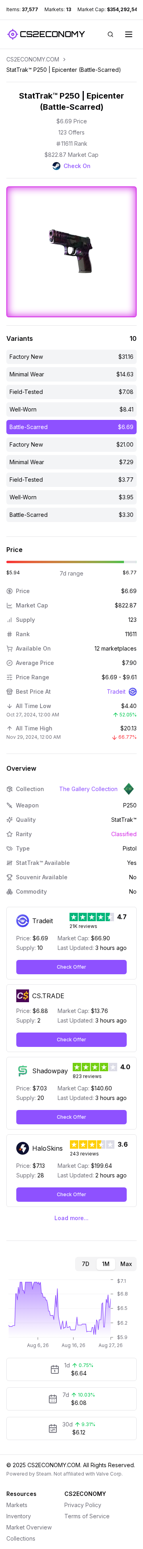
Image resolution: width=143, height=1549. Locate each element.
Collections (20, 1538)
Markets (16, 1505)
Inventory (18, 1516)
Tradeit (116, 691)
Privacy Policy (82, 1505)
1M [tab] (106, 1263)
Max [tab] (126, 1263)
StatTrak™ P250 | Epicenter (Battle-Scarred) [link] (63, 69)
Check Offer (71, 967)
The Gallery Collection (88, 788)
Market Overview (29, 1527)
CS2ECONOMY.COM (32, 59)
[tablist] (106, 1264)
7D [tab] (85, 1263)
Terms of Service (87, 1516)
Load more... (71, 1218)
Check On (77, 165)
